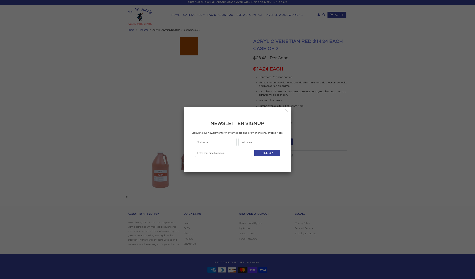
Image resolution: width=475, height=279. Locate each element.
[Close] (287, 111)
